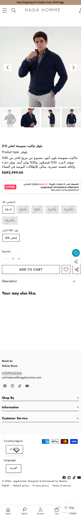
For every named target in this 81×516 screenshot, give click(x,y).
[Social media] (76, 262)
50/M (24, 210)
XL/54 (53, 210)
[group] (9, 117)
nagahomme (19, 481)
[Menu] (4, 10)
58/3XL (11, 221)
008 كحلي (11, 238)
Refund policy (21, 485)
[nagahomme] (42, 10)
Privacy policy (41, 485)
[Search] (13, 10)
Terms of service (61, 485)
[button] (76, 271)
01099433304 (12, 373)
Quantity (6, 251)
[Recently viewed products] (76, 253)
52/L (38, 210)
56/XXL (70, 210)
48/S (8, 210)
